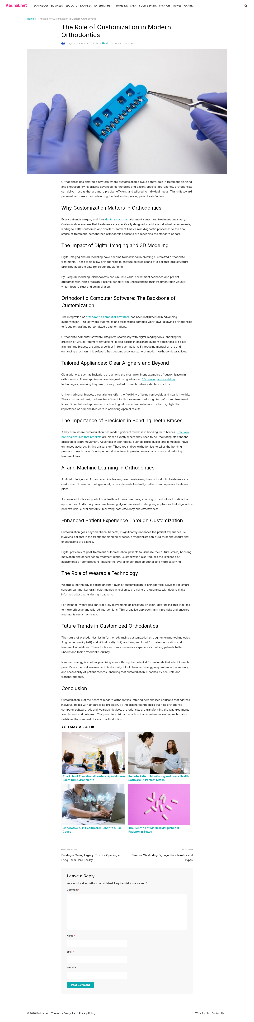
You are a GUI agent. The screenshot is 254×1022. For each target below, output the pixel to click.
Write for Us (202, 1013)
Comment (73, 889)
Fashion (164, 5)
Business (57, 5)
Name (71, 935)
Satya (69, 43)
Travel (177, 5)
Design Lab (70, 1013)
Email (70, 951)
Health (106, 43)
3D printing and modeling (158, 379)
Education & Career (79, 5)
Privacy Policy (87, 1013)
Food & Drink (148, 5)
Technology (40, 5)
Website (71, 967)
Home (30, 18)
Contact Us (218, 1013)
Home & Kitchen (126, 5)
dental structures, (116, 219)
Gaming (189, 5)
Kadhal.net (16, 5)
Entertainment (104, 5)
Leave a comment (124, 43)
